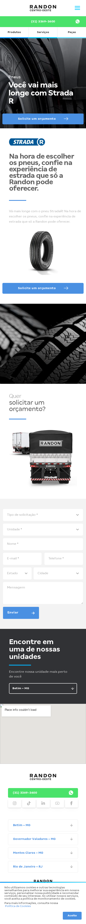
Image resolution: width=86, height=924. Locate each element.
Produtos (14, 32)
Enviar (12, 612)
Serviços (43, 32)
